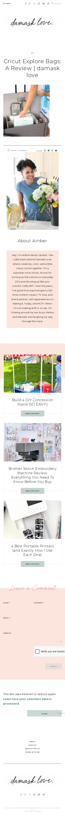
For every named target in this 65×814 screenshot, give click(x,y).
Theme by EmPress (32, 811)
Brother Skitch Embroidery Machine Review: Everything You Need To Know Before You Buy (32, 475)
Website (7, 633)
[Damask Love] (32, 786)
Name (6, 603)
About (32, 741)
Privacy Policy (32, 748)
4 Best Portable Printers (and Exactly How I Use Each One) (32, 550)
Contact (32, 745)
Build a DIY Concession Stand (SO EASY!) (32, 402)
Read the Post (32, 413)
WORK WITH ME (32, 752)
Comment (39, 603)
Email (6, 618)
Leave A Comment (19, 150)
